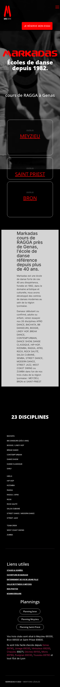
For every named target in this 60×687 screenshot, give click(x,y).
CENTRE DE (30, 130)
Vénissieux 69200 (41, 648)
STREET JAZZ (12, 518)
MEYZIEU (30, 136)
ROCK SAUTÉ (12, 504)
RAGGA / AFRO (13, 495)
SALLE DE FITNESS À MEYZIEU (19, 584)
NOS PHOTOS (12, 589)
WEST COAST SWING (15, 530)
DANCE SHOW (12, 459)
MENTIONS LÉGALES (31, 682)
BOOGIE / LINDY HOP (15, 445)
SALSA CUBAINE (13, 509)
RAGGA (10, 490)
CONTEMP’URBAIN (14, 455)
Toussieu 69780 (41, 655)
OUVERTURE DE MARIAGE (17, 575)
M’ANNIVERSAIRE (14, 594)
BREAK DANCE (12, 450)
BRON (30, 198)
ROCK (9, 499)
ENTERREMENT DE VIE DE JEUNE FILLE (22, 579)
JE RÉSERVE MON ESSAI (37, 26)
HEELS (9, 476)
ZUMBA (10, 535)
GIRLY (9, 469)
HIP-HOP (10, 481)
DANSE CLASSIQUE (14, 464)
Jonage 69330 (22, 648)
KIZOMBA (11, 485)
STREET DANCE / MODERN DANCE (20, 513)
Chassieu (11, 651)
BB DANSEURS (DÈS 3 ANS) (18, 441)
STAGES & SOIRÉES (15, 570)
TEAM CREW (12, 525)
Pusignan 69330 (23, 655)
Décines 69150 (32, 651)
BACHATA (11, 436)
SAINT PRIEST (30, 174)
